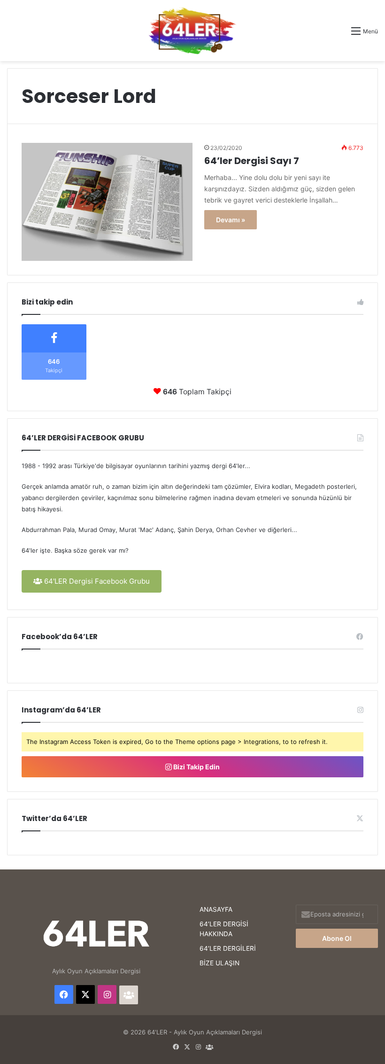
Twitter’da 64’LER (54, 818)
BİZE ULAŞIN (219, 963)
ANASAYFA (216, 909)
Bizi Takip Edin (196, 767)
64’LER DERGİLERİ (228, 948)
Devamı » (230, 220)
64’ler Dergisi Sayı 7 (251, 160)
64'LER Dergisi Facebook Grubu (96, 581)
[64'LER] (192, 31)
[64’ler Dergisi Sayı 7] (107, 202)
